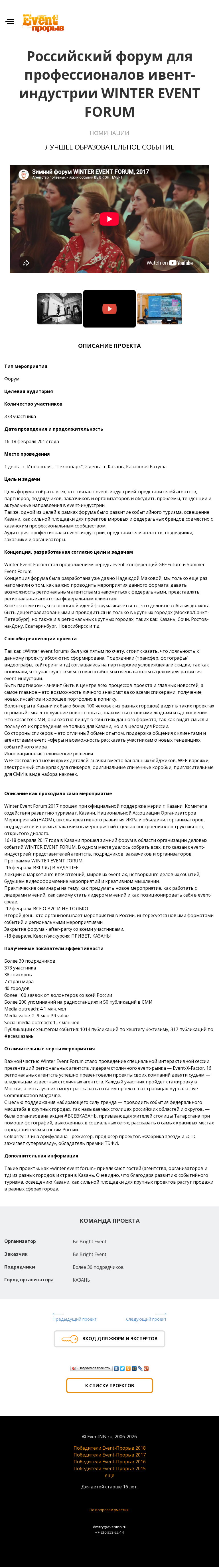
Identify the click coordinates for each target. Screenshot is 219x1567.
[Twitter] (122, 1368)
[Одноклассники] (128, 1368)
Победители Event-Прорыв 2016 (110, 1461)
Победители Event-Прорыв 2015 (110, 1468)
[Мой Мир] (134, 1368)
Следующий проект (146, 1319)
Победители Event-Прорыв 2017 (110, 1455)
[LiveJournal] (140, 1368)
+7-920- (101, 1532)
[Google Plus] (146, 1368)
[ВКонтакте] (116, 1368)
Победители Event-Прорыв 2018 (110, 1448)
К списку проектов (109, 1385)
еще (109, 1475)
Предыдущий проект (74, 1319)
